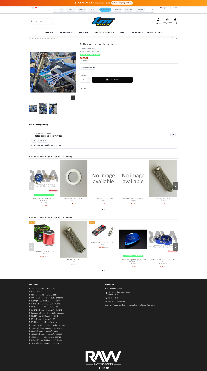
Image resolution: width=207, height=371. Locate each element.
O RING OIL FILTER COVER (103, 199)
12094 (103, 201)
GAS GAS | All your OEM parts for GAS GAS (46, 310)
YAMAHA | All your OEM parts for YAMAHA (46, 340)
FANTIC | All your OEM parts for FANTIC (45, 304)
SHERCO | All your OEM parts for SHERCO (46, 334)
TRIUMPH (117, 9)
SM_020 (133, 264)
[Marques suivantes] (152, 10)
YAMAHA (128, 9)
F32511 (163, 201)
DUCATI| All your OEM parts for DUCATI (45, 301)
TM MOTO (105, 9)
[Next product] (176, 38)
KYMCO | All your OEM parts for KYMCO (46, 322)
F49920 (133, 201)
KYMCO (59, 9)
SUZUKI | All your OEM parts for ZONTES (46, 337)
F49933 (73, 201)
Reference (84, 52)
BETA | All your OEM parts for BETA (44, 295)
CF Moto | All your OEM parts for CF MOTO (47, 298)
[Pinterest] (88, 88)
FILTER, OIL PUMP (163, 199)
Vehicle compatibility (38, 125)
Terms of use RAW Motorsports (43, 289)
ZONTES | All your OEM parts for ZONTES (46, 343)
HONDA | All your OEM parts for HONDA (46, 307)
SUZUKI (93, 9)
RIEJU (71, 9)
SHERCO (82, 9)
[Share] (81, 88)
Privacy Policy (36, 292)
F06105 (103, 244)
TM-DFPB (44, 203)
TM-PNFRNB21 (163, 264)
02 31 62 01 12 (113, 298)
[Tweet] (85, 88)
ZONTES (140, 9)
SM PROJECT (90, 48)
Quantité (83, 75)
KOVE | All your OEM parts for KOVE (44, 316)
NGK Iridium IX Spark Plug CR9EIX (103, 242)
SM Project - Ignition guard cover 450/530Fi (133, 261)
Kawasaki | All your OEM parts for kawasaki (47, 313)
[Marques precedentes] (55, 10)
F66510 (44, 253)
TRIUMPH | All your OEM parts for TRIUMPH (47, 328)
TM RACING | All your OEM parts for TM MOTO (48, 325)
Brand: (82, 48)
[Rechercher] (32, 21)
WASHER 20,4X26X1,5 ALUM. (133, 199)
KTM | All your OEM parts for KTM (43, 319)
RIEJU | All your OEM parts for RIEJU (44, 331)
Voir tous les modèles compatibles (47, 145)
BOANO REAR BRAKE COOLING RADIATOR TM (44, 200)
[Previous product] (173, 38)
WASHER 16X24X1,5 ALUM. (73, 199)
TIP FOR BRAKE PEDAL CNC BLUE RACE (162, 261)
